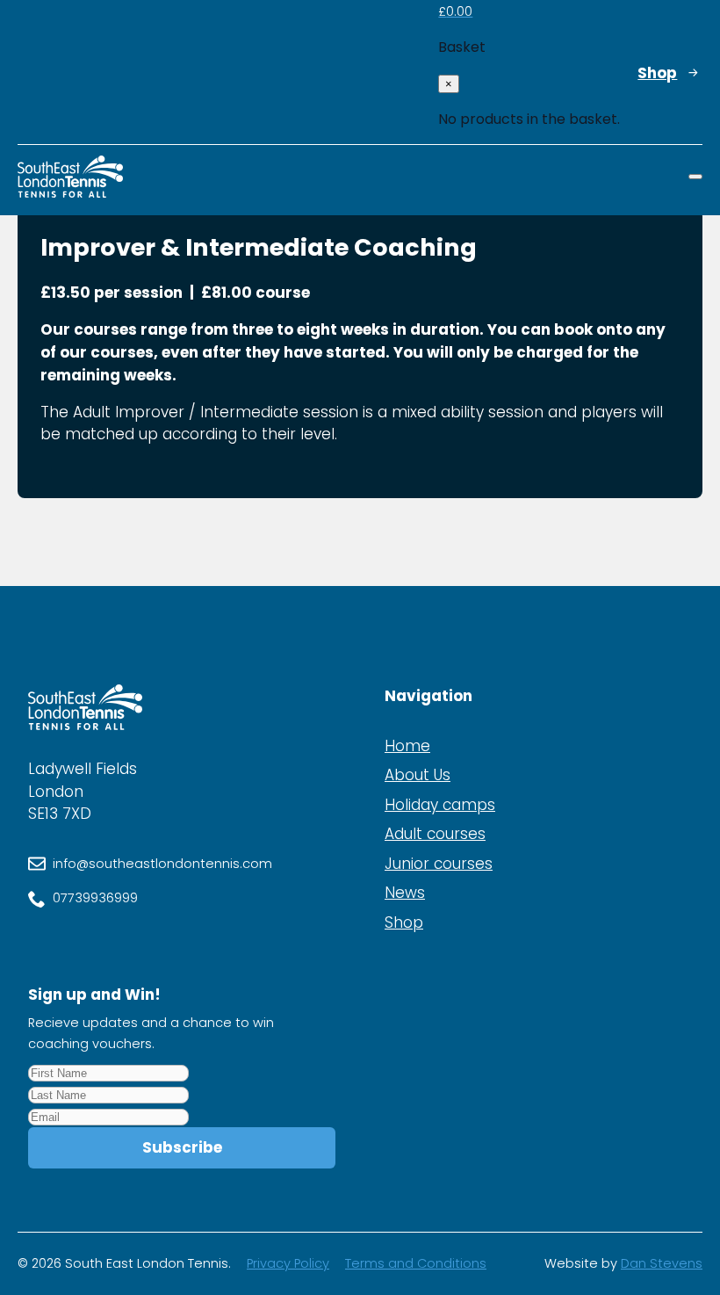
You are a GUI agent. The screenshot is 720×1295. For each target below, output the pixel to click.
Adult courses (435, 833)
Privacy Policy (288, 1263)
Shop (404, 922)
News (405, 892)
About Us (417, 774)
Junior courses (439, 863)
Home (407, 745)
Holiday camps (440, 804)
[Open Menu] (695, 176)
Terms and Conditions (415, 1263)
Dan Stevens (661, 1263)
